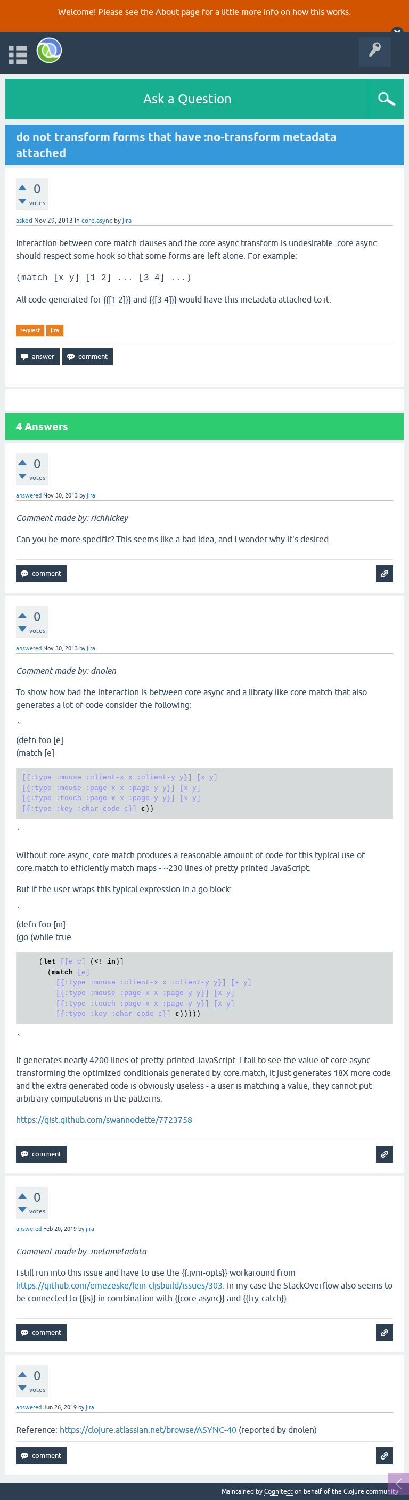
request (30, 330)
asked (24, 220)
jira (55, 330)
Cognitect (278, 1491)
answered (29, 495)
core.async (96, 220)
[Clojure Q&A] (49, 50)
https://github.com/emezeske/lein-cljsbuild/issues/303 (119, 1285)
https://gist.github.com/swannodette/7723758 (104, 1119)
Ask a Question (187, 99)
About (167, 12)
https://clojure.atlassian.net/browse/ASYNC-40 (148, 1429)
